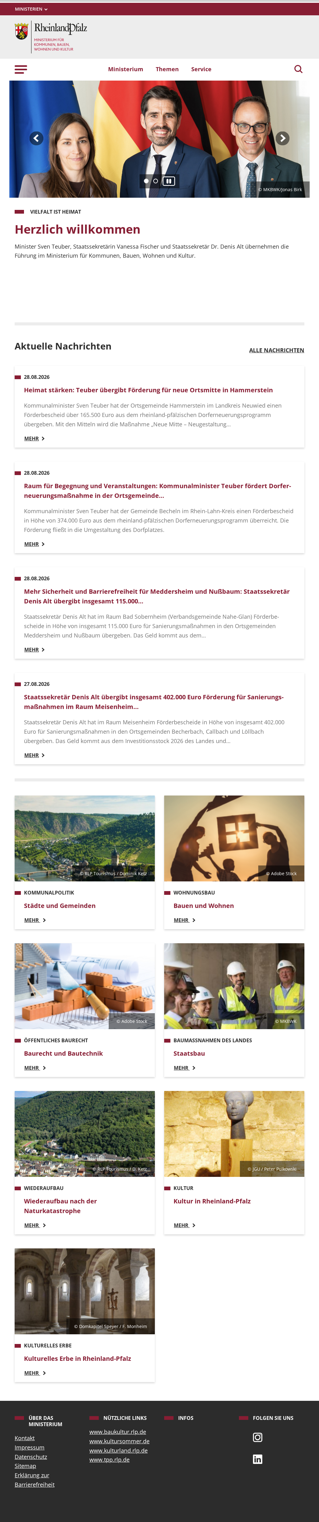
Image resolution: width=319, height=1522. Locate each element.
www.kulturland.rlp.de (118, 1450)
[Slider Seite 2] (155, 181)
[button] (21, 69)
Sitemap (25, 1466)
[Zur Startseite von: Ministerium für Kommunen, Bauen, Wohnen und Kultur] (51, 36)
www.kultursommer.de (119, 1441)
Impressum (30, 1447)
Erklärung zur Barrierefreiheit (35, 1479)
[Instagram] (257, 1436)
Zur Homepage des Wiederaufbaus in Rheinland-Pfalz (104, 298)
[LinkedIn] (257, 1458)
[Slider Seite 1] (146, 181)
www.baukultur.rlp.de (117, 1431)
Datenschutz (31, 1456)
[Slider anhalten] (168, 181)
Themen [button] (167, 69)
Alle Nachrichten (276, 350)
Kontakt (25, 1438)
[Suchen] (298, 69)
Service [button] (201, 69)
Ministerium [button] (125, 69)
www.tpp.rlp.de (109, 1459)
